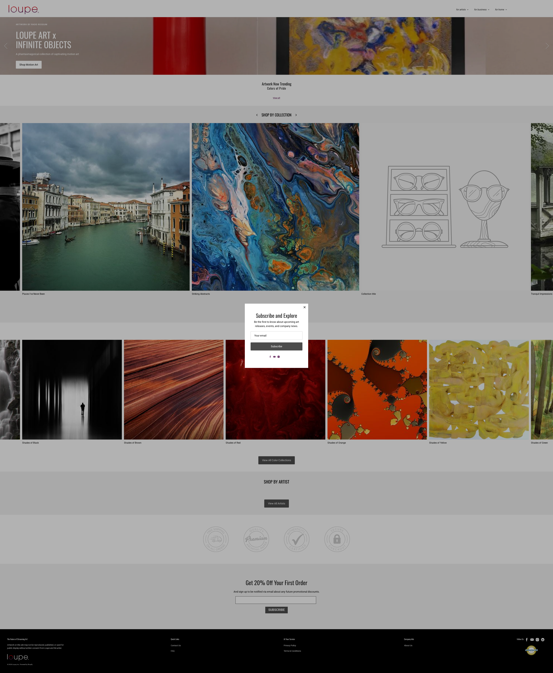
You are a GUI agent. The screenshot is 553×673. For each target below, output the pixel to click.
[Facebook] (270, 357)
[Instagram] (279, 357)
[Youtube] (274, 357)
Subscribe (276, 346)
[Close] (304, 307)
